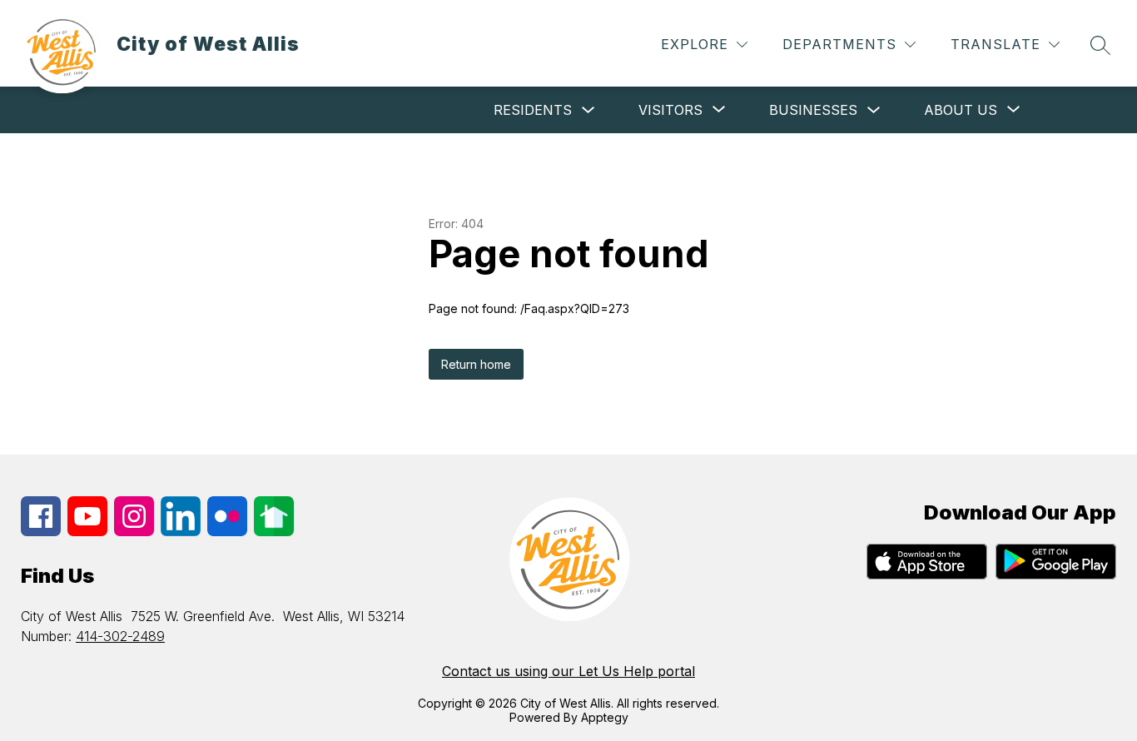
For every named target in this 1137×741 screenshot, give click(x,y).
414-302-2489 (120, 636)
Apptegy (604, 717)
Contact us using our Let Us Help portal (568, 671)
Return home (476, 364)
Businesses (813, 110)
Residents (533, 110)
